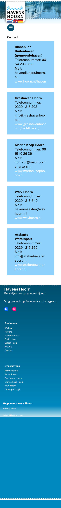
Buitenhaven (11, 374)
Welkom (8, 328)
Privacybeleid (9, 408)
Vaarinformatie (12, 335)
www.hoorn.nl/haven (30, 81)
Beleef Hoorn (11, 343)
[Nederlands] (10, 20)
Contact (9, 350)
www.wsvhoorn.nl (28, 218)
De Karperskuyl (12, 389)
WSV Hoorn (10, 385)
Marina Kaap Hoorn (14, 382)
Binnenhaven (11, 370)
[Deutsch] (21, 20)
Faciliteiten (10, 339)
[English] (15, 20)
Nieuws (8, 346)
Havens (8, 332)
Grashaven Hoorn (13, 378)
